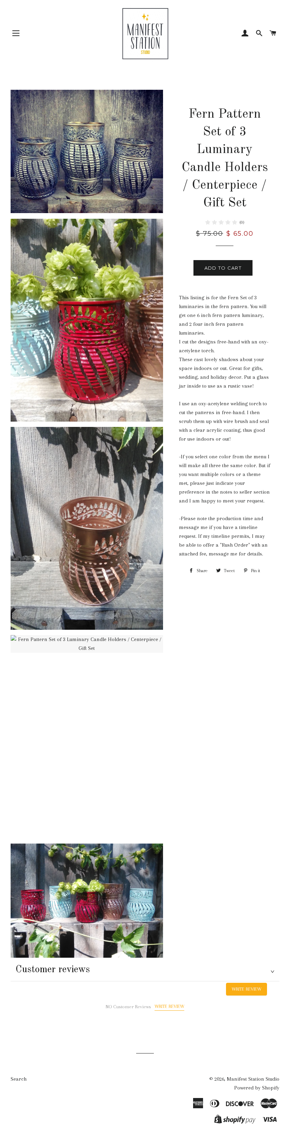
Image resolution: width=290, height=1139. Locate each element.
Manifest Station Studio (253, 1079)
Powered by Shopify (256, 1088)
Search (19, 1079)
